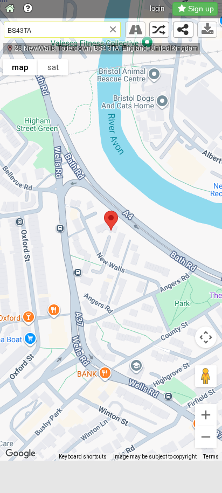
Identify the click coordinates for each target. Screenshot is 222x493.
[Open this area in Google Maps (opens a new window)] (20, 454)
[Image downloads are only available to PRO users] (207, 30)
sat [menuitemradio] (53, 67)
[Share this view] (183, 30)
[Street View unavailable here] (135, 30)
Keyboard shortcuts (83, 457)
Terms (211, 457)
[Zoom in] (206, 415)
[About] (27, 9)
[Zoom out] (206, 437)
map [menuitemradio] (20, 67)
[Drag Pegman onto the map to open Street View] (206, 376)
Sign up (201, 8)
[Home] (10, 9)
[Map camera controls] (206, 337)
